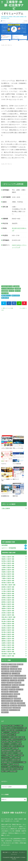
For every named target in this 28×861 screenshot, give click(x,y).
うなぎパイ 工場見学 (18, 700)
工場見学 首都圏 (5, 689)
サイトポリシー (22, 852)
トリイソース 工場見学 (6, 673)
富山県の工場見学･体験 (8, 589)
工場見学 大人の (5, 712)
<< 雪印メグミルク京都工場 (7, 309)
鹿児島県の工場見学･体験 (8, 653)
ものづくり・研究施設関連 (9, 548)
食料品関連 (5, 545)
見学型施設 (18, 288)
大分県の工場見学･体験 (8, 647)
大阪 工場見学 (18, 671)
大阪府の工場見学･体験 (8, 610)
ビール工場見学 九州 (13, 691)
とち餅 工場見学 (13, 668)
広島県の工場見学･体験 (8, 623)
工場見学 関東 (5, 297)
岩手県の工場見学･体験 (8, 563)
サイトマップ (14, 854)
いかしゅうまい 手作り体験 (7, 694)
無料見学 (12, 671)
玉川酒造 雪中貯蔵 (21, 705)
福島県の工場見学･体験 (8, 569)
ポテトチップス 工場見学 (14, 710)
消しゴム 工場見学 (5, 680)
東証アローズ (16, 479)
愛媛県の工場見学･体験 (8, 638)
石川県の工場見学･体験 (8, 591)
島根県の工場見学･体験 (8, 630)
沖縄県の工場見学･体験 (8, 656)
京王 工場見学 (4, 664)
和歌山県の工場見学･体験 (8, 617)
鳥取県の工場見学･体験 (8, 628)
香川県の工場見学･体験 (8, 632)
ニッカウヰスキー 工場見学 (20, 675)
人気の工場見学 (6, 508)
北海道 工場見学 (10, 682)
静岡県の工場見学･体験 (8, 602)
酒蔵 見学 (11, 675)
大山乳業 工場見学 (16, 707)
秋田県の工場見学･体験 (8, 561)
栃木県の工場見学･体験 (8, 574)
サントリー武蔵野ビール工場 (6, 480)
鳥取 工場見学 (20, 664)
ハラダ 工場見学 (13, 680)
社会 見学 (3, 682)
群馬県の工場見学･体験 (8, 576)
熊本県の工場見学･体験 (8, 651)
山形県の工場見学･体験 (8, 567)
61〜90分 (18, 290)
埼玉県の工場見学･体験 (8, 580)
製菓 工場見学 (15, 684)
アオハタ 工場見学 (5, 668)
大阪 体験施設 (17, 694)
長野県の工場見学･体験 (8, 597)
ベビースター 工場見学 (6, 684)
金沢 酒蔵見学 (7, 687)
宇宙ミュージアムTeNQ (18, 448)
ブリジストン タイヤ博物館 (7, 698)
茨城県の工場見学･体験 (8, 572)
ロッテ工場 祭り (5, 675)
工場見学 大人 (21, 680)
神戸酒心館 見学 (17, 698)
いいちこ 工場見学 (16, 673)
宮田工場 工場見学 (22, 678)
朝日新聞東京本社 (5, 496)
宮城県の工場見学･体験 (8, 565)
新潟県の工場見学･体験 (8, 587)
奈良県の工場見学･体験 (8, 612)
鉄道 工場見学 (4, 696)
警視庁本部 (15, 496)
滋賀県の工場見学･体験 (8, 608)
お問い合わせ (15, 852)
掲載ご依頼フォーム (7, 852)
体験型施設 (17, 286)
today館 (19, 668)
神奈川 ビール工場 (14, 666)
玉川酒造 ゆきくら (21, 703)
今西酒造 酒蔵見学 (5, 666)
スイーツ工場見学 (15, 687)
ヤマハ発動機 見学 (12, 664)
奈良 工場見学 (13, 703)
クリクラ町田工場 (17, 463)
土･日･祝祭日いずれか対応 (8, 288)
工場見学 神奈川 (5, 691)
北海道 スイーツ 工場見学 (7, 678)
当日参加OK (5, 290)
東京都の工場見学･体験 (7, 286)
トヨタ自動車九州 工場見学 (7, 700)
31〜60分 (12, 290)
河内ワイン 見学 (19, 689)
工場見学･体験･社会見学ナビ (14, 5)
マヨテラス (3, 463)
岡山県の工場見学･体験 (8, 621)
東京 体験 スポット (6, 295)
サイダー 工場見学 (5, 705)
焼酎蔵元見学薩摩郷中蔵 (6, 707)
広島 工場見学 (12, 689)
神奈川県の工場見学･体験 (8, 584)
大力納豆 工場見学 (5, 703)
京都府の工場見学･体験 (8, 615)
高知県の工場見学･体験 (8, 634)
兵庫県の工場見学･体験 (8, 619)
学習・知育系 (5, 293)
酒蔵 (2, 687)
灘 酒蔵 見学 (21, 684)
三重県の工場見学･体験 (8, 606)
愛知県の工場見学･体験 (8, 604)
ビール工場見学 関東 (13, 696)
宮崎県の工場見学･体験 (8, 649)
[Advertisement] (14, 64)
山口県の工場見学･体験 (8, 625)
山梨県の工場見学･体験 (8, 595)
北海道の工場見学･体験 (8, 556)
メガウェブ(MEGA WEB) (6, 448)
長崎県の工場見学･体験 (8, 645)
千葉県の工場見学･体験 (8, 578)
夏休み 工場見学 (5, 710)
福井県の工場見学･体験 (8, 593)
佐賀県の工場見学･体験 (8, 643)
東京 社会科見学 (16, 295)
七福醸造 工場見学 (5, 671)
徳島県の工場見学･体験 (8, 636)
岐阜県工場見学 (18, 682)
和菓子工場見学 (13, 705)
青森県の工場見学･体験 (8, 559)
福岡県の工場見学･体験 (8, 640)
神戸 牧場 (15, 678)
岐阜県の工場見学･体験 (8, 600)
